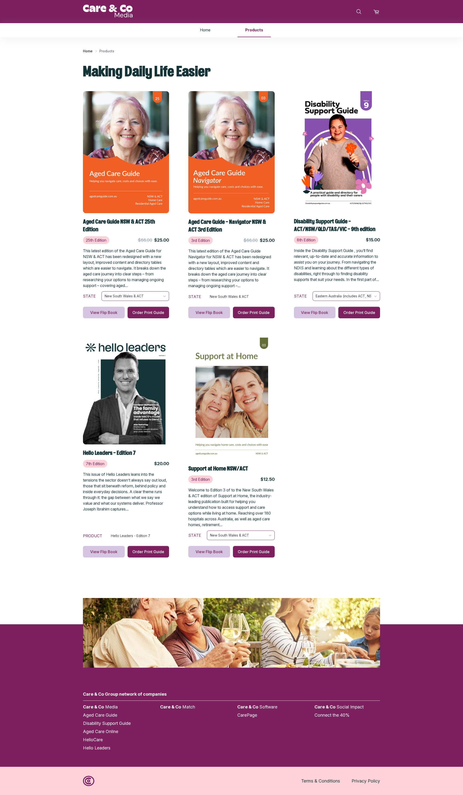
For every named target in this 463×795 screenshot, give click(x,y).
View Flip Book (103, 312)
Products (254, 29)
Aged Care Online (100, 731)
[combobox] (135, 296)
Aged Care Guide (100, 715)
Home (205, 29)
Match (177, 706)
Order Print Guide (148, 312)
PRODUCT (92, 535)
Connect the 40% (331, 715)
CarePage (247, 715)
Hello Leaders (96, 747)
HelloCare (93, 739)
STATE (89, 296)
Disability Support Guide (107, 723)
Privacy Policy (366, 780)
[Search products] (359, 11)
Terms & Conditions (320, 780)
